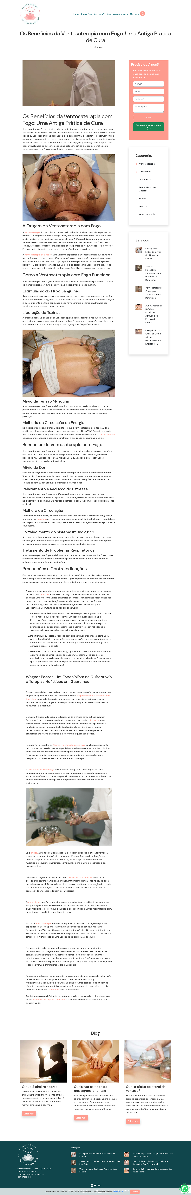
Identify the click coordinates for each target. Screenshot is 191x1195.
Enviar (149, 117)
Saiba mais (29, 1113)
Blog (109, 13)
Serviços (98, 13)
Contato (134, 13)
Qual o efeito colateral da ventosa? (146, 1088)
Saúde (142, 198)
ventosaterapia (32, 232)
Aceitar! (134, 1191)
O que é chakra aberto (39, 1086)
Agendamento (120, 13)
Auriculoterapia (147, 163)
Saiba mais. (118, 1191)
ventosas (44, 594)
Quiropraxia (145, 179)
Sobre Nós (86, 13)
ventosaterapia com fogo (38, 254)
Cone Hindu (145, 171)
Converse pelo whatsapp (148, 125)
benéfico (41, 519)
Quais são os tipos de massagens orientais (90, 1088)
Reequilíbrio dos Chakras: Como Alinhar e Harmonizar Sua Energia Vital (153, 337)
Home (76, 13)
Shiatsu (143, 206)
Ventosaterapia (147, 214)
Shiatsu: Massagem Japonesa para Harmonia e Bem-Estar (153, 273)
